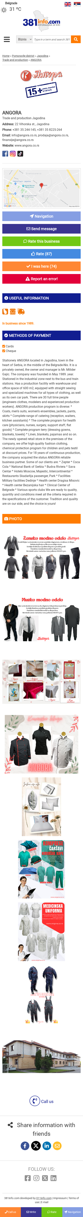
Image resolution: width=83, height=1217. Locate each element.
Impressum (60, 1198)
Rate (53, 1212)
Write (32, 1212)
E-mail (44, 1202)
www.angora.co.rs (27, 145)
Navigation (74, 1212)
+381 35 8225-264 (49, 130)
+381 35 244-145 (24, 130)
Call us (46, 1101)
